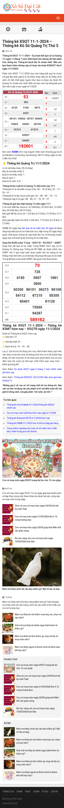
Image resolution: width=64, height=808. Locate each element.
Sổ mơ (45, 791)
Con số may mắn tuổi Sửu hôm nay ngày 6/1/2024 (31, 413)
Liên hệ (54, 791)
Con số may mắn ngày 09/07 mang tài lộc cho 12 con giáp (31, 480)
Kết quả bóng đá (8, 29)
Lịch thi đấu (24, 29)
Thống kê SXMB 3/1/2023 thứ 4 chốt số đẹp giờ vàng (32, 423)
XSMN (36, 791)
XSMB (19, 791)
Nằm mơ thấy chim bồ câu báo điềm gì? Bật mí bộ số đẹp (30, 589)
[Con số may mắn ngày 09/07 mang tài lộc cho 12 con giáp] (32, 458)
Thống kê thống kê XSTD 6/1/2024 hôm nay (28, 418)
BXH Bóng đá (40, 29)
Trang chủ (8, 791)
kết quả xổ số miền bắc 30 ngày (38, 228)
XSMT (28, 791)
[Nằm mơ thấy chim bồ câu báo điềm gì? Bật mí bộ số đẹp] (32, 567)
